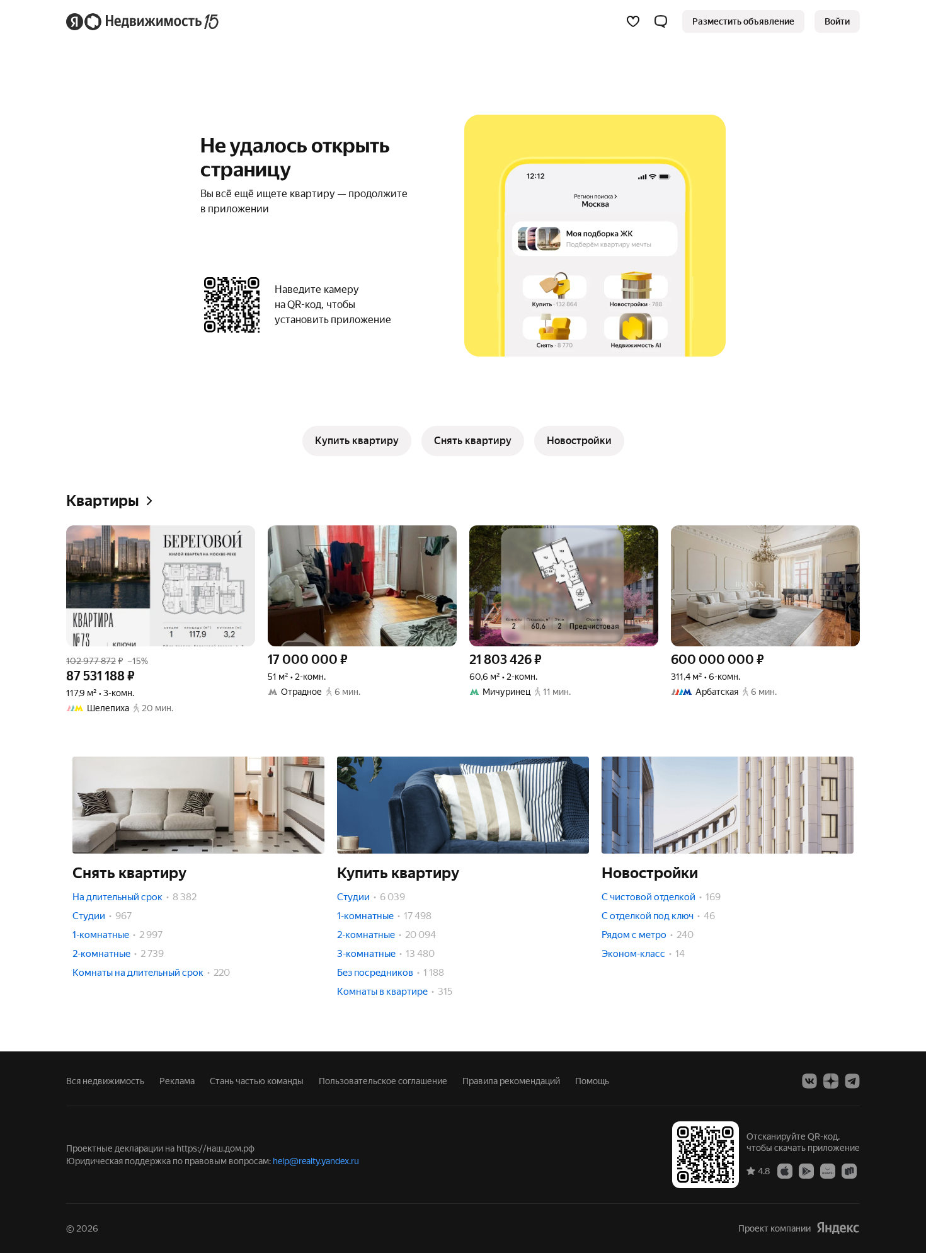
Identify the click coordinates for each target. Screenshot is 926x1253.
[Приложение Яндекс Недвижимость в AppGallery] (827, 1170)
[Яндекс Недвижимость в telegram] (852, 1081)
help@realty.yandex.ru (316, 1161)
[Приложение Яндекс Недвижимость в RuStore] (849, 1170)
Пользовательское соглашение (383, 1081)
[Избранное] (633, 21)
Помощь (592, 1081)
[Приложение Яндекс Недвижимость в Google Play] (806, 1170)
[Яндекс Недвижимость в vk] (809, 1081)
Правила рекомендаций (511, 1081)
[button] (660, 21)
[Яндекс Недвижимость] (143, 21)
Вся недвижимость (105, 1081)
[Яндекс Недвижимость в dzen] (830, 1081)
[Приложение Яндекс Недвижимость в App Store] (784, 1170)
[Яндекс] (838, 1228)
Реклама (177, 1081)
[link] (837, 21)
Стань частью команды (257, 1081)
